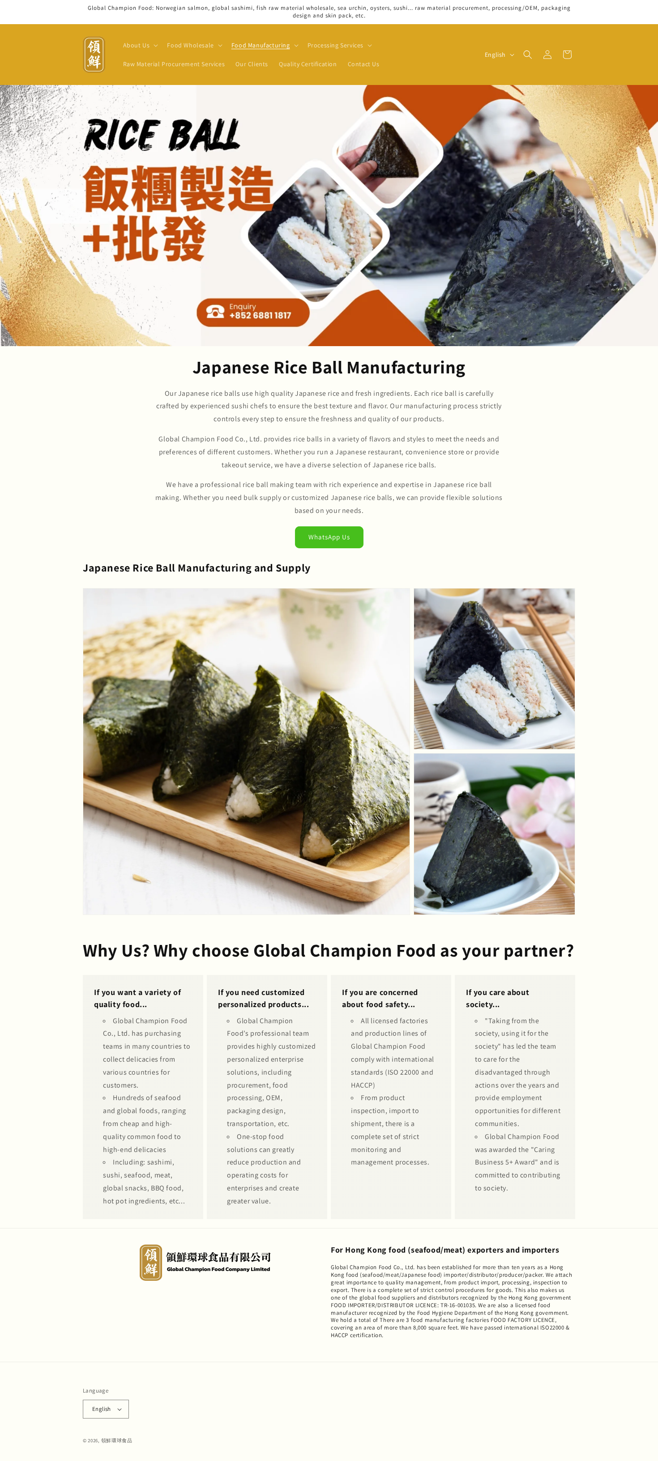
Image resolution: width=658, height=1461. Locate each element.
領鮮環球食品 (116, 1440)
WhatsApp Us (329, 537)
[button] (140, 45)
